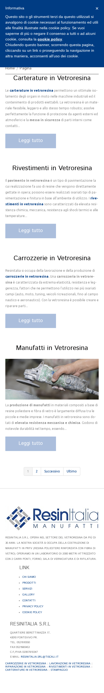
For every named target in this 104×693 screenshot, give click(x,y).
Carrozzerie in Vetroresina (52, 258)
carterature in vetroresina (31, 90)
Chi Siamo (29, 577)
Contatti (28, 600)
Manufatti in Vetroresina (52, 348)
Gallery (28, 595)
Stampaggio (59, 670)
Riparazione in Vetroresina (25, 667)
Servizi (27, 589)
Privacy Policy (32, 606)
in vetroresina (36, 276)
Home (10, 68)
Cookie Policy (32, 612)
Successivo (52, 471)
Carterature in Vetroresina (52, 78)
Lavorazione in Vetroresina (69, 663)
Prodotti (29, 583)
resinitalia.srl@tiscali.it (40, 657)
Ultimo (72, 471)
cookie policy (50, 39)
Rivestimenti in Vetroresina (52, 168)
